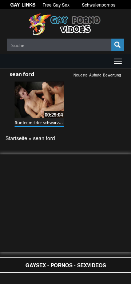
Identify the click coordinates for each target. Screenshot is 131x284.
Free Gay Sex (56, 4)
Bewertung (112, 75)
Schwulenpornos (98, 4)
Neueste (81, 75)
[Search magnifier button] (117, 45)
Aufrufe (95, 75)
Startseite (16, 138)
